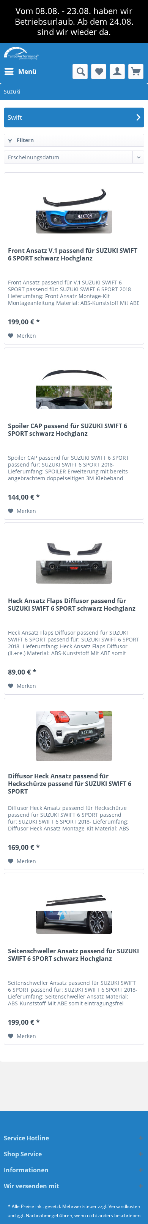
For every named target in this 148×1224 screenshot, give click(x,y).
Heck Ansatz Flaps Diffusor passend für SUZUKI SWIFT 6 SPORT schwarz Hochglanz (71, 605)
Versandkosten (124, 1206)
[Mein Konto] (117, 71)
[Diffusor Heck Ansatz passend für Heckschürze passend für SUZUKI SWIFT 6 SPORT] (74, 736)
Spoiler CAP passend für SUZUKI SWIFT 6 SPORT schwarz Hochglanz (67, 430)
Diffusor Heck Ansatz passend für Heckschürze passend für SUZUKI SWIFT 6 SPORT (69, 783)
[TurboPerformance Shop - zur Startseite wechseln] (21, 53)
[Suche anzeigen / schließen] (80, 71)
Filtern (24, 140)
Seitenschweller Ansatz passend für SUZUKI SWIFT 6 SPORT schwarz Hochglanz (73, 955)
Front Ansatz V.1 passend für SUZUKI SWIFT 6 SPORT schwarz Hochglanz (72, 254)
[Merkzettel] (98, 71)
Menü (27, 71)
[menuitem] (20, 71)
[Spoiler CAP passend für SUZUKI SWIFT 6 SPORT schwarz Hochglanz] (74, 386)
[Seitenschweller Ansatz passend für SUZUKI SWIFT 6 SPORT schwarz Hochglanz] (74, 911)
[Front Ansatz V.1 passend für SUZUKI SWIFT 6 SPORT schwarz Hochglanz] (74, 210)
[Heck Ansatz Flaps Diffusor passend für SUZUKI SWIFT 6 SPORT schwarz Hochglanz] (74, 561)
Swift (15, 117)
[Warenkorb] (135, 71)
